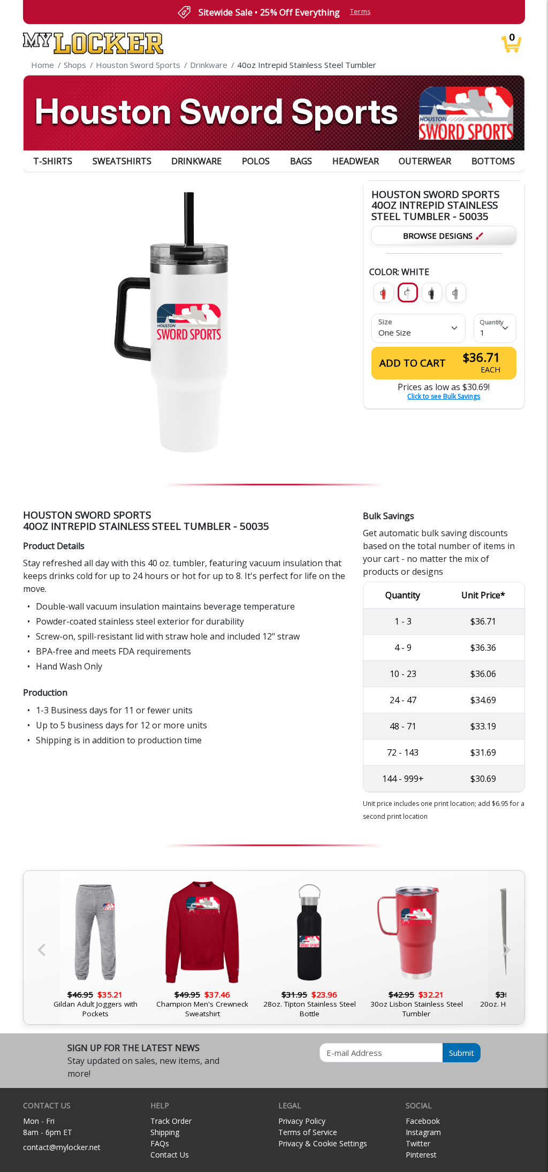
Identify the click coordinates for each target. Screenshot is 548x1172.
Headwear (355, 161)
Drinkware (196, 161)
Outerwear (425, 161)
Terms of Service (307, 1132)
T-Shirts (52, 161)
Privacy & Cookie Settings (322, 1143)
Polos (256, 161)
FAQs (159, 1143)
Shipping (164, 1132)
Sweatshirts (122, 161)
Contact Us (169, 1155)
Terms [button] (360, 11)
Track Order (171, 1121)
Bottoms (493, 161)
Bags (301, 161)
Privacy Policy (301, 1121)
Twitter (418, 1143)
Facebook (423, 1121)
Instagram (423, 1132)
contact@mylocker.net (62, 1147)
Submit (461, 1052)
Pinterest (421, 1155)
